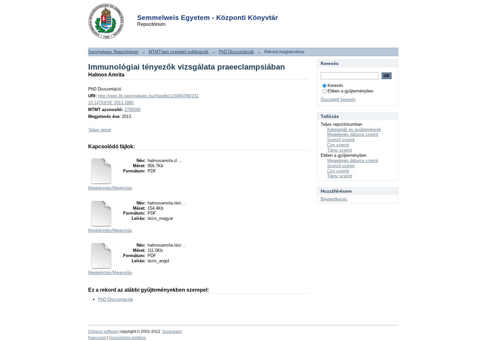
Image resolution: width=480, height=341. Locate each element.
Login (228, 9)
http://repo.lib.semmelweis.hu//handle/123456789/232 (148, 95)
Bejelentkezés (334, 199)
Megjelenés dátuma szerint (352, 134)
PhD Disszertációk (236, 51)
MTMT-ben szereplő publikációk (179, 51)
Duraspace (172, 331)
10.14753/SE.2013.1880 (111, 102)
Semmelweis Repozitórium (113, 51)
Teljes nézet (99, 129)
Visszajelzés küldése (127, 337)
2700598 (132, 109)
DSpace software (103, 331)
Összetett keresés (338, 99)
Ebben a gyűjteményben (350, 91)
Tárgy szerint (339, 150)
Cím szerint (338, 144)
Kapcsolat (97, 337)
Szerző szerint (341, 139)
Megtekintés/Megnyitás (110, 188)
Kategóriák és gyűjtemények (354, 129)
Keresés (335, 85)
